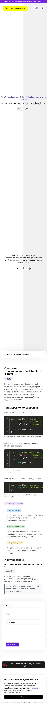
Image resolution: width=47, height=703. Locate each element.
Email (8, 614)
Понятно (23, 697)
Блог (23, 97)
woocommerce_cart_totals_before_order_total (23, 565)
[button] (17, 268)
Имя (8, 606)
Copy (40, 418)
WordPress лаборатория (10, 97)
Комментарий (11, 623)
